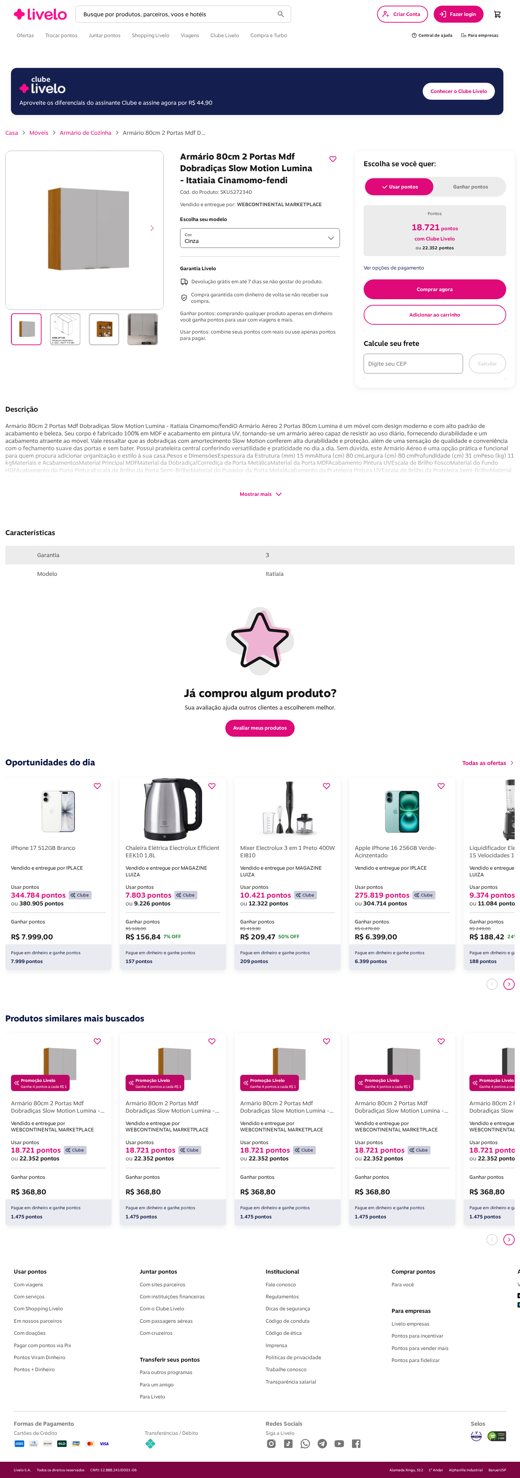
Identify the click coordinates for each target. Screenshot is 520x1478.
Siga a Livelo (280, 1433)
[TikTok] (288, 1444)
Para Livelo (152, 1396)
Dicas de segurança (288, 1308)
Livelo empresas (410, 1324)
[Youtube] (339, 1444)
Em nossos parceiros (38, 1321)
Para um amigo (157, 1384)
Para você (403, 1284)
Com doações (30, 1333)
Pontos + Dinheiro (34, 1369)
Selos (478, 1423)
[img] (497, 1436)
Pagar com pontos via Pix (42, 1345)
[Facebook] (356, 1444)
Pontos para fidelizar (416, 1360)
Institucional (282, 1271)
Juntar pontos (158, 1271)
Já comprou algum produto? (260, 693)
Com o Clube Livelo (162, 1308)
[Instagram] (271, 1444)
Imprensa (276, 1345)
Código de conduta (288, 1321)
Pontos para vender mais (420, 1348)
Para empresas (411, 1310)
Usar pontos (30, 1271)
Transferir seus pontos (170, 1359)
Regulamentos (282, 1296)
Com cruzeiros (156, 1333)
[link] (40, 14)
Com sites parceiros (162, 1284)
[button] (176, 14)
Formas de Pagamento (44, 1423)
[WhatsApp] (305, 1444)
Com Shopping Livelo (38, 1308)
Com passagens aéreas (166, 1321)
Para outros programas (166, 1372)
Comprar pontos (413, 1271)
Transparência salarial (291, 1382)
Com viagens (28, 1284)
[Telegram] (322, 1444)
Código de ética (284, 1333)
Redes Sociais (284, 1423)
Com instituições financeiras (172, 1296)
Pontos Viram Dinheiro (39, 1357)
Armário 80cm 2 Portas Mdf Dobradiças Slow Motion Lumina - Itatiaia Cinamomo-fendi (165, 132)
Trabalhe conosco (286, 1369)
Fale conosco (281, 1284)
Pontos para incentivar (417, 1336)
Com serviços (29, 1296)
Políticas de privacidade (293, 1357)
